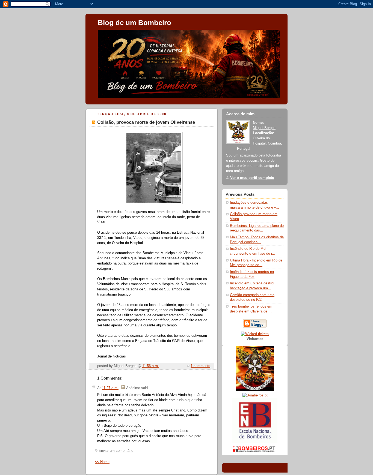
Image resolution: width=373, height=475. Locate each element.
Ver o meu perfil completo (252, 178)
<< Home (102, 462)
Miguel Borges (264, 128)
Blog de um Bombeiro (134, 23)
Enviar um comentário (116, 451)
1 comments (200, 366)
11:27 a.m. (110, 388)
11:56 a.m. (150, 366)
